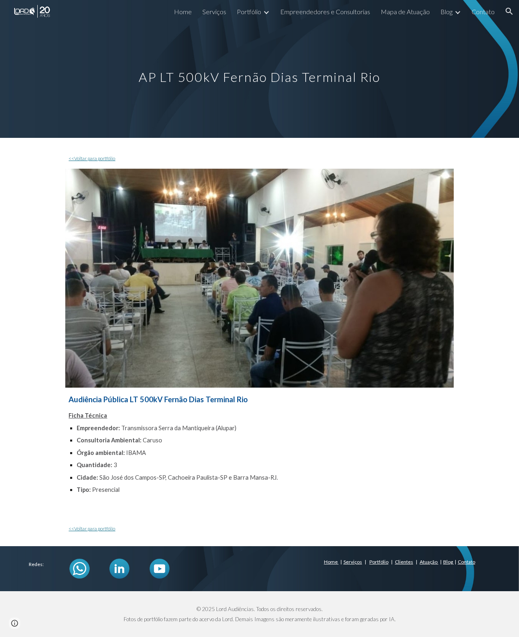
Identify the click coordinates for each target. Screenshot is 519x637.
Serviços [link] (214, 11)
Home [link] (183, 11)
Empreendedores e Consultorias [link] (325, 11)
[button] (509, 11)
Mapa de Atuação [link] (405, 11)
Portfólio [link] (249, 11)
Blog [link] (446, 11)
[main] (259, 68)
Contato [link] (483, 11)
